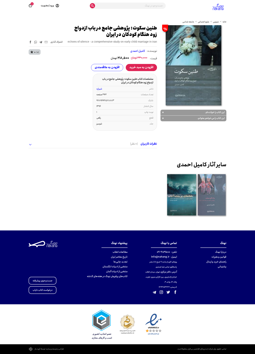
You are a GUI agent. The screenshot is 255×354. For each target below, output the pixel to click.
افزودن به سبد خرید (141, 67)
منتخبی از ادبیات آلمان (117, 271)
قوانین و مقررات (218, 257)
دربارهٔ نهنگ (220, 252)
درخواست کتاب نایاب (43, 290)
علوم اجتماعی (203, 21)
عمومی (216, 21)
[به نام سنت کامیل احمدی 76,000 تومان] (212, 195)
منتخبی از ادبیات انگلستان (115, 266)
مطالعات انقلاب (120, 252)
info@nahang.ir (160, 257)
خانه (224, 21)
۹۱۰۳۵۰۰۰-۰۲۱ (163, 252)
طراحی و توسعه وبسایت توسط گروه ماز (49, 349)
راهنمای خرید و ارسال (216, 262)
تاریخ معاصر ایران (119, 257)
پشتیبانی (222, 266)
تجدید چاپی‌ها (120, 262)
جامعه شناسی (188, 21)
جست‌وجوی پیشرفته (43, 281)
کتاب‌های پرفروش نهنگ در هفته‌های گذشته (107, 276)
